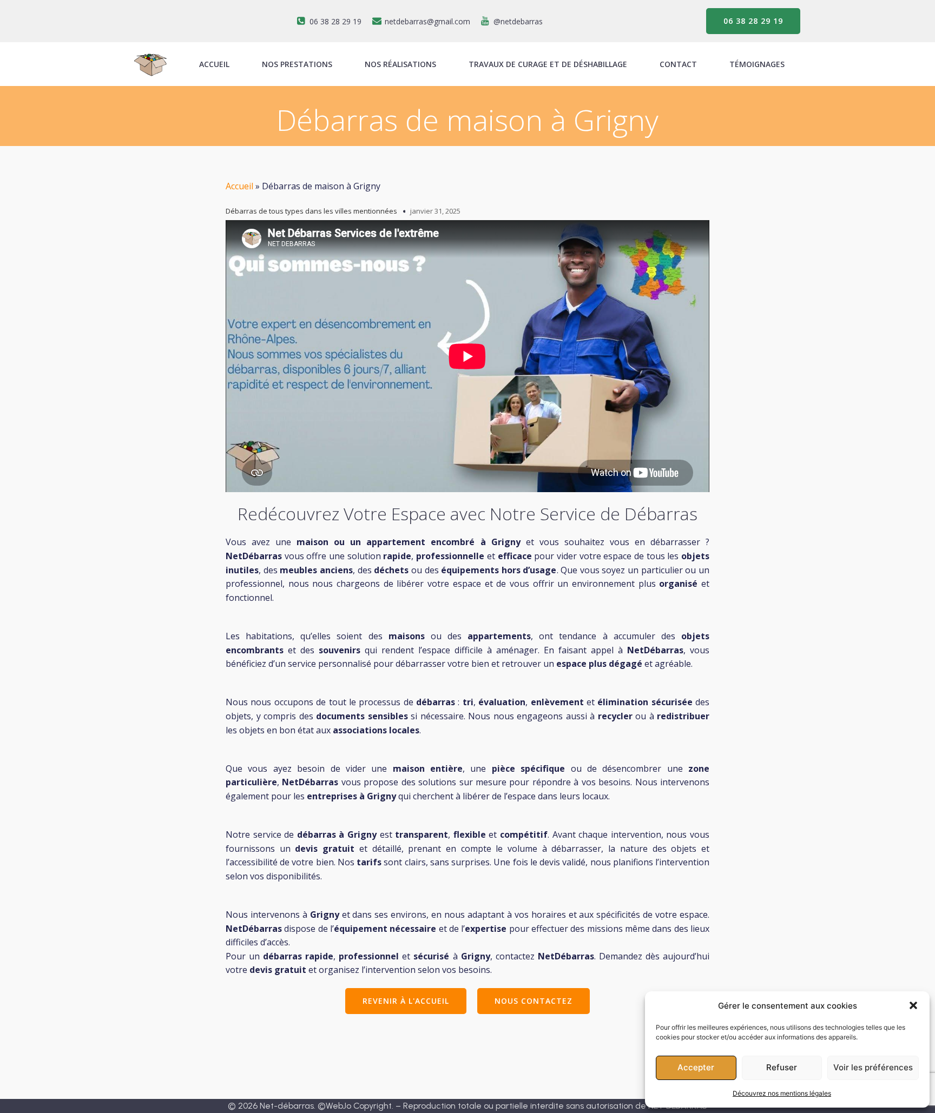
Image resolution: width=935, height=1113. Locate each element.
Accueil (239, 186)
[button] (913, 1005)
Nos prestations (297, 64)
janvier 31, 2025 (435, 211)
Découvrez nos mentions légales (782, 1093)
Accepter (695, 1067)
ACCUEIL (214, 64)
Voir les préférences (873, 1067)
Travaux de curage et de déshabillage (548, 64)
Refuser (781, 1067)
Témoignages (757, 64)
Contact (678, 64)
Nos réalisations (400, 64)
